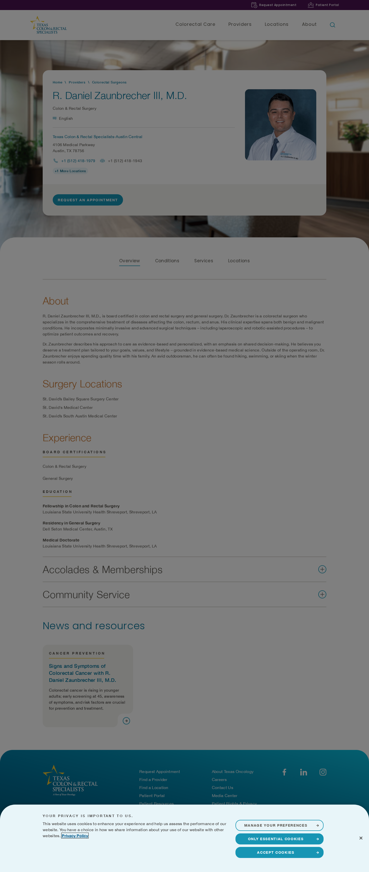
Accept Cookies (275, 852)
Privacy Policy (75, 835)
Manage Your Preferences (276, 825)
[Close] (360, 837)
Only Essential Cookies (276, 839)
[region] (184, 838)
